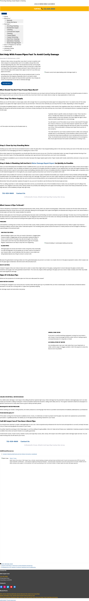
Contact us (20, 193)
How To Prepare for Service (12, 45)
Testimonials (8, 46)
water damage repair (7, 564)
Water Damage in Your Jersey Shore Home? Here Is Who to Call (17, 595)
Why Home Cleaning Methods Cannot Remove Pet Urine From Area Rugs (20, 594)
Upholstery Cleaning (13, 41)
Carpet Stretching (12, 37)
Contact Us (7, 50)
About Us (7, 18)
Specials (9, 20)
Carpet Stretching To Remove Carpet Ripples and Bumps (16, 565)
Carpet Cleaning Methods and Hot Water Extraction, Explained (20, 454)
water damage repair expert (43, 163)
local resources (11, 600)
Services (6, 24)
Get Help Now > (7, 83)
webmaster (3, 600)
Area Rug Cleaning (12, 26)
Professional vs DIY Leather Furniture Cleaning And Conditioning (18, 567)
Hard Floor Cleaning (13, 39)
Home (6, 16)
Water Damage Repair (14, 43)
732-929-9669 (49, 8)
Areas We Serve (12, 22)
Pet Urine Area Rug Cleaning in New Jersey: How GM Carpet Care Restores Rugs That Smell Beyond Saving (29, 597)
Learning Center (9, 48)
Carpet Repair (11, 35)
